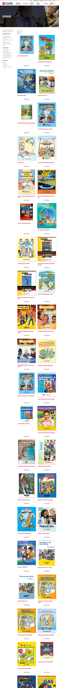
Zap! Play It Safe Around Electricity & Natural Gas (46, 196)
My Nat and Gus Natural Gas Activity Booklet (46, 635)
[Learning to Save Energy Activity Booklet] (46, 651)
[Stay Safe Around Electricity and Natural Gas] (26, 383)
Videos (5, 67)
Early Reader (6, 51)
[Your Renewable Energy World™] (46, 215)
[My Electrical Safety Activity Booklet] (26, 654)
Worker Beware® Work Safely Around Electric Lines (26, 298)
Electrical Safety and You (42, 95)
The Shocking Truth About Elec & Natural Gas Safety (26, 365)
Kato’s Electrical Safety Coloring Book (45, 61)
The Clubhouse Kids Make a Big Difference (45, 365)
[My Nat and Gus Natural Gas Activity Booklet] (46, 620)
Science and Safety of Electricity (24, 423)
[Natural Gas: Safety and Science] (46, 519)
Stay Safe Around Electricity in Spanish (45, 129)
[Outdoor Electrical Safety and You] (26, 485)
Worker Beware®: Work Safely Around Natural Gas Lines (46, 264)
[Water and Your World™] (26, 81)
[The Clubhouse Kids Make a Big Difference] (46, 351)
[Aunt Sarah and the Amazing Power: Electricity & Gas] (26, 182)
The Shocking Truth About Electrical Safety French (25, 332)
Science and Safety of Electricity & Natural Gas (46, 399)
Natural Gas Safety (7, 42)
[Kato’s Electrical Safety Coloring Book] (46, 47)
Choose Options (26, 65)
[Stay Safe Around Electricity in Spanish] (46, 114)
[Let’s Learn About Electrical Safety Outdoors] (46, 148)
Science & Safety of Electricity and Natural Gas (46, 432)
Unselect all (20, 33)
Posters (5, 65)
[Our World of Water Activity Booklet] (26, 519)
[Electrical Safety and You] (46, 81)
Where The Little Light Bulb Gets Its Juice (45, 294)
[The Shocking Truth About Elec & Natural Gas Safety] (26, 351)
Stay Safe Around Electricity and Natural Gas (26, 395)
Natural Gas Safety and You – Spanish (45, 567)
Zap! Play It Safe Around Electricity (24, 223)
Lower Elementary (7, 53)
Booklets (19, 32)
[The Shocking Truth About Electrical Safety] (46, 317)
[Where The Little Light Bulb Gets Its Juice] (46, 281)
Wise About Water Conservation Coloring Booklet (26, 123)
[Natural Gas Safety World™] (26, 552)
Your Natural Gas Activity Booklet (24, 263)
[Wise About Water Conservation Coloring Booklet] (26, 111)
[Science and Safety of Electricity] (26, 414)
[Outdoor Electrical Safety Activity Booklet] (46, 485)
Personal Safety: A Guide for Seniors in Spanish (26, 466)
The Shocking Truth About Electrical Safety (46, 331)
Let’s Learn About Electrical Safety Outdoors (46, 162)
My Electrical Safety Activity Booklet (24, 668)
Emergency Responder (8, 52)
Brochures (5, 64)
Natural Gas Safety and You (23, 601)
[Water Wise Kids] (26, 148)
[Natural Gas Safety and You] (26, 586)
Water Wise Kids (21, 162)
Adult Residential (7, 50)
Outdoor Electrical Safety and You (24, 500)
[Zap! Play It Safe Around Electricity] (26, 212)
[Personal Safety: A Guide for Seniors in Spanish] (26, 452)
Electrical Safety (6, 36)
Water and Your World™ (22, 95)
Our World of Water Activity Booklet (24, 533)
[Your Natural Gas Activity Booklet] (26, 249)
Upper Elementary (7, 57)
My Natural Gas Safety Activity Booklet (25, 635)
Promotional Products (7, 66)
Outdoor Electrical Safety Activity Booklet (45, 500)
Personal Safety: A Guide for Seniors (44, 466)
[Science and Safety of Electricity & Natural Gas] (46, 384)
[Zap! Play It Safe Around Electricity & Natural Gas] (46, 182)
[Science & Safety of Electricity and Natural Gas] (46, 418)
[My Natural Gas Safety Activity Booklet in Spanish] (46, 586)
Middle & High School (7, 55)
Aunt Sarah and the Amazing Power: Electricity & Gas (26, 196)
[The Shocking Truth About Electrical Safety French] (26, 317)
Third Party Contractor (8, 56)
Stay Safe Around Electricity (23, 55)
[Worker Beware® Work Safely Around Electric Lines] (26, 283)
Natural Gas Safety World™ (23, 567)
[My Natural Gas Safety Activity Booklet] (26, 620)
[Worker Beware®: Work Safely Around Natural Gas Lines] (46, 249)
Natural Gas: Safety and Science (44, 533)
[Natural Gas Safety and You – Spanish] (46, 553)
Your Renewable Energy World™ (44, 230)
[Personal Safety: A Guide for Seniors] (46, 452)
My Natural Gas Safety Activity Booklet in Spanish (45, 601)
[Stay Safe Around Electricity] (26, 44)
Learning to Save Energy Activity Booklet (45, 661)
